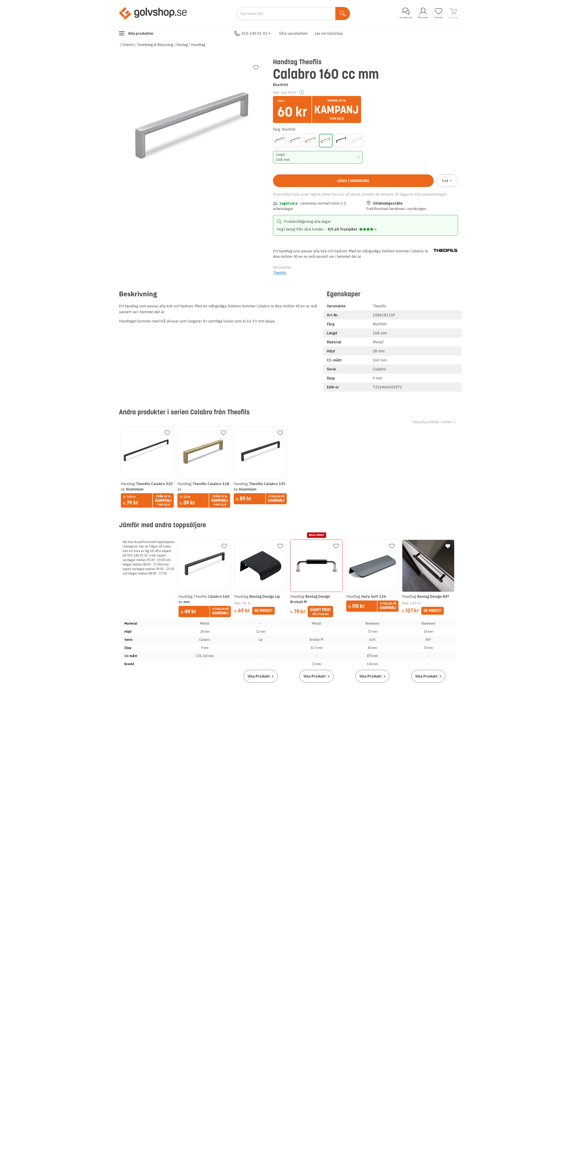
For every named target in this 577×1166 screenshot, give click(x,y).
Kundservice (406, 17)
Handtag (198, 44)
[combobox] (318, 157)
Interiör (128, 44)
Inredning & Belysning (155, 44)
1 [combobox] (445, 181)
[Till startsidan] (153, 13)
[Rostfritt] (325, 140)
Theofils (279, 272)
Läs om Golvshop (329, 33)
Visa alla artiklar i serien (432, 422)
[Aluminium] (279, 140)
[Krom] (295, 140)
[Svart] (341, 140)
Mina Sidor (423, 17)
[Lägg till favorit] (256, 67)
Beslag (182, 44)
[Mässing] (310, 140)
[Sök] (342, 13)
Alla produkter (141, 33)
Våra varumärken (293, 33)
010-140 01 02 (254, 33)
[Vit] (356, 140)
